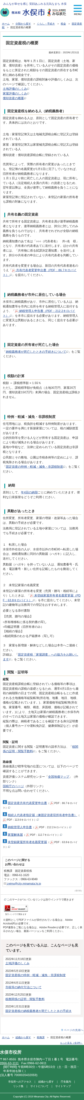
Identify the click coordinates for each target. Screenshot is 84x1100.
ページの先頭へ (74, 1030)
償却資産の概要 (13, 98)
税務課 (41, 1037)
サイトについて (39, 1086)
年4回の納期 (29, 492)
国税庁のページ (13, 786)
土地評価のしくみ (15, 88)
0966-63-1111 (9, 1063)
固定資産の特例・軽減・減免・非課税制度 (34, 466)
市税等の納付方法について (23, 987)
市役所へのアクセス (19, 1081)
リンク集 (18, 1086)
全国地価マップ (58, 776)
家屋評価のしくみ (15, 93)
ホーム (6, 23)
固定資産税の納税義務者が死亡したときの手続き (38, 1011)
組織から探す (23, 1037)
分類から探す (23, 23)
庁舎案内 (66, 1081)
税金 (63, 23)
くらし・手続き (46, 23)
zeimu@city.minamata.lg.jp (23, 883)
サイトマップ (63, 1086)
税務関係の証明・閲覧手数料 (25, 999)
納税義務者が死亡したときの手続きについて (36, 351)
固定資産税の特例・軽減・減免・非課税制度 (35, 975)
